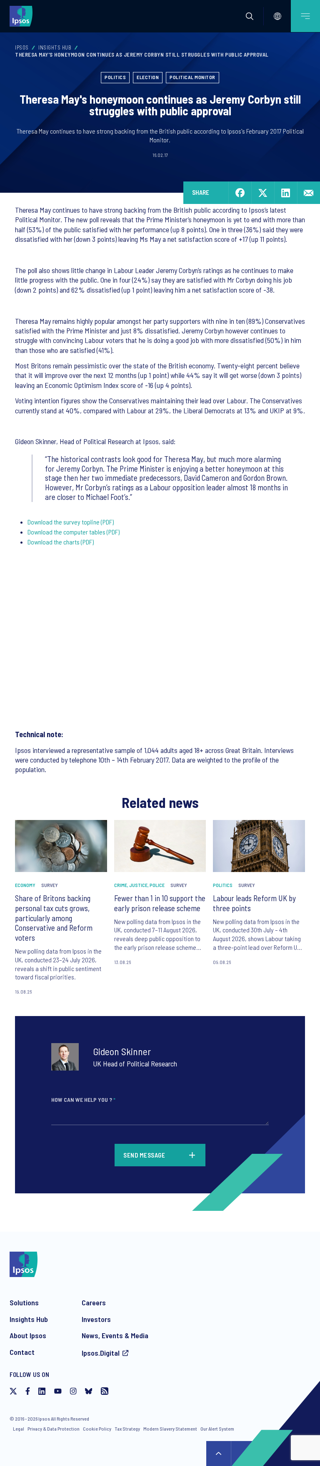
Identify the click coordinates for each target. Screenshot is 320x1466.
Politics (115, 77)
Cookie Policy (97, 1428)
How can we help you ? (83, 1099)
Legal (18, 1428)
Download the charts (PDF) (61, 542)
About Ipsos (28, 1335)
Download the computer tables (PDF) (74, 532)
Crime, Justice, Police (139, 885)
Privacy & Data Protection (54, 1428)
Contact (22, 1352)
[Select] (277, 16)
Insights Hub (54, 47)
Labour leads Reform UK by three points (254, 903)
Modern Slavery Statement (170, 1428)
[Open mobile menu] (305, 16)
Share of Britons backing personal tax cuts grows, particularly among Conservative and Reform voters (53, 917)
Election (148, 77)
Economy (25, 885)
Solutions (24, 1302)
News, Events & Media (115, 1335)
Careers (94, 1302)
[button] (249, 16)
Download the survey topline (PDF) (71, 522)
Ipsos (22, 47)
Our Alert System (217, 1428)
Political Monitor (192, 77)
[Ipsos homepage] (23, 15)
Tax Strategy (127, 1428)
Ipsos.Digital (101, 1352)
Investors (96, 1319)
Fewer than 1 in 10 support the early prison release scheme (159, 903)
